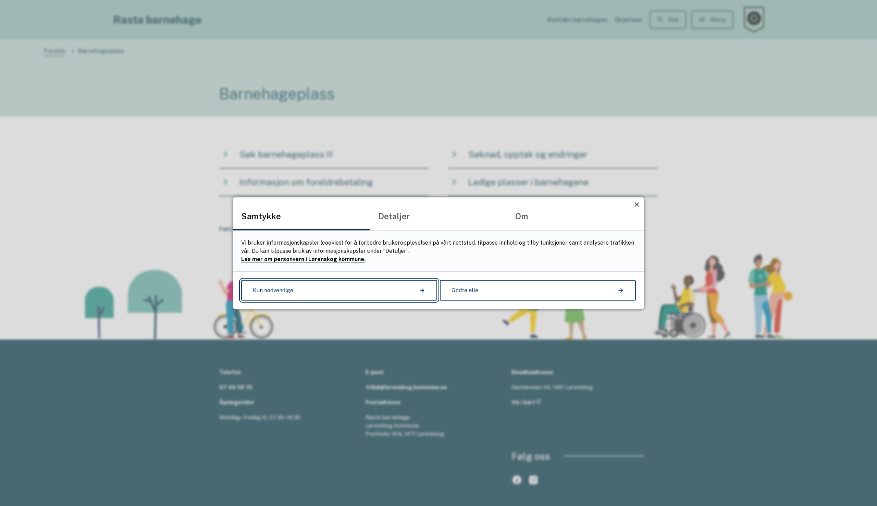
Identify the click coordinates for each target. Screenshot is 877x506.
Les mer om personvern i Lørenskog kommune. (303, 259)
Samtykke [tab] (261, 216)
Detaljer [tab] (394, 216)
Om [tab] (521, 216)
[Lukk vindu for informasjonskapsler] (636, 204)
